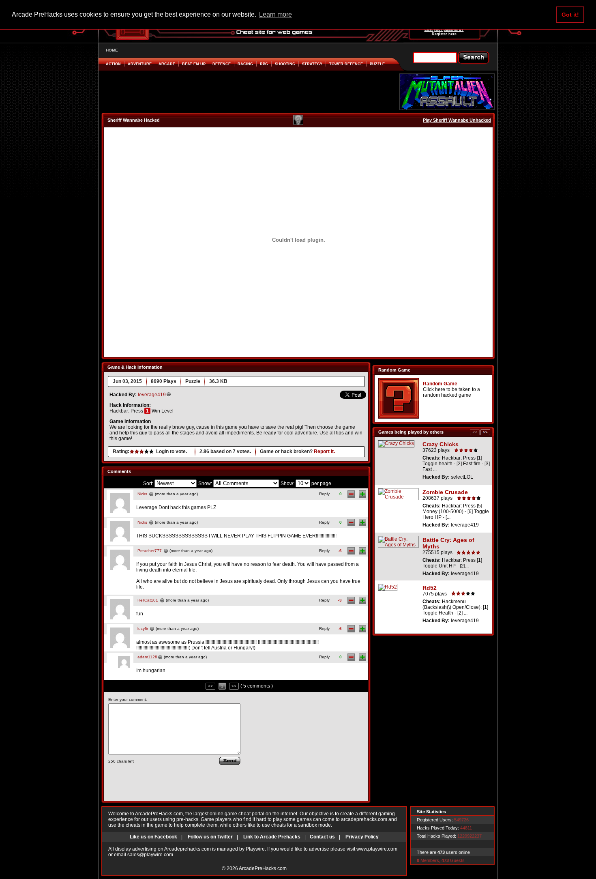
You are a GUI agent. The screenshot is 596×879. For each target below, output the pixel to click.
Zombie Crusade (445, 492)
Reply (324, 494)
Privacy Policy (362, 837)
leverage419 (152, 395)
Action (113, 64)
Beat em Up (194, 64)
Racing (245, 64)
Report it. (324, 451)
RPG (264, 64)
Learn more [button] (275, 14)
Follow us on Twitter (210, 837)
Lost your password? (444, 30)
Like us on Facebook (153, 837)
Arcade (167, 64)
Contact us (322, 837)
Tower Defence (346, 64)
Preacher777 (149, 550)
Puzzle (377, 64)
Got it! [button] (570, 14)
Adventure (140, 64)
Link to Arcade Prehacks (271, 837)
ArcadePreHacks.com (263, 868)
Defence (221, 64)
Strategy (312, 64)
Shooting (285, 64)
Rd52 (429, 588)
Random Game (440, 384)
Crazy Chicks (440, 444)
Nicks (142, 494)
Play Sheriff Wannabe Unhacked (457, 120)
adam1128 (147, 657)
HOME (112, 50)
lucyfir (142, 628)
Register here (444, 34)
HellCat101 (147, 600)
